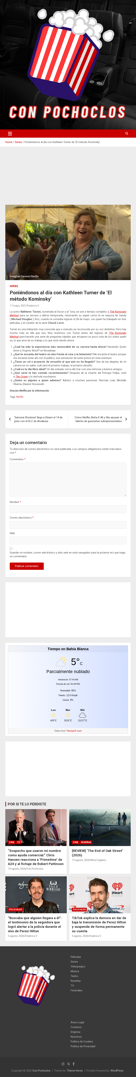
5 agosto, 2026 (16, 936)
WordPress (116, 1070)
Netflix (19, 396)
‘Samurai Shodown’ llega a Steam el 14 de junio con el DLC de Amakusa (38, 419)
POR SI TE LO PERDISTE (27, 804)
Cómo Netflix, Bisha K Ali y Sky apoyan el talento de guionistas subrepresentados (98, 419)
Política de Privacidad (83, 1046)
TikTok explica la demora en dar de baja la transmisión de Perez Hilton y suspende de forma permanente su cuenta (99, 924)
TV (18, 842)
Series (14, 286)
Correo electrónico (22, 517)
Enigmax (75, 1032)
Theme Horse (75, 1070)
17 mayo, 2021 (18, 305)
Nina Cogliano (98, 860)
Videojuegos (78, 966)
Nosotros (76, 1036)
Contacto (76, 1027)
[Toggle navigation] (10, 134)
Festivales (76, 990)
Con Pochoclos (35, 868)
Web (12, 533)
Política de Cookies (82, 1041)
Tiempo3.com (74, 730)
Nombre (15, 502)
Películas (76, 956)
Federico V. (33, 305)
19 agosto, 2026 (17, 868)
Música (75, 971)
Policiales (15, 909)
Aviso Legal (77, 1022)
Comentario (18, 459)
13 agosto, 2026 (81, 860)
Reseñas (86, 842)
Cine (11, 842)
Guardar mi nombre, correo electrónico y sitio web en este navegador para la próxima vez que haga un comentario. (67, 554)
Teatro (74, 976)
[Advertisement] (68, 178)
